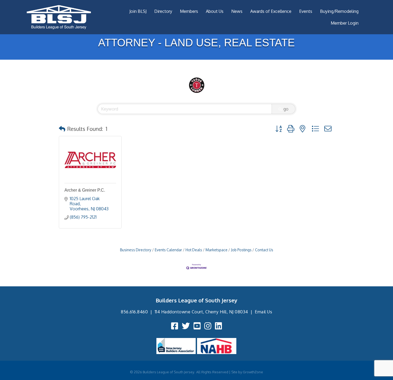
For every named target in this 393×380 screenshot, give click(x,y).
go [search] (285, 109)
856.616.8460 (134, 311)
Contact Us (264, 250)
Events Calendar (168, 250)
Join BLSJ (138, 11)
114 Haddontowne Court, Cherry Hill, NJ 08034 (201, 311)
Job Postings (241, 250)
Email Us (263, 311)
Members (189, 11)
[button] (62, 129)
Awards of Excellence (270, 11)
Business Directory (135, 250)
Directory (163, 11)
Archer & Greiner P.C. (84, 190)
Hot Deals (194, 250)
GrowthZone (253, 372)
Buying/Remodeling (339, 11)
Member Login (345, 23)
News (236, 11)
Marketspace (217, 250)
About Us (215, 11)
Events (305, 11)
